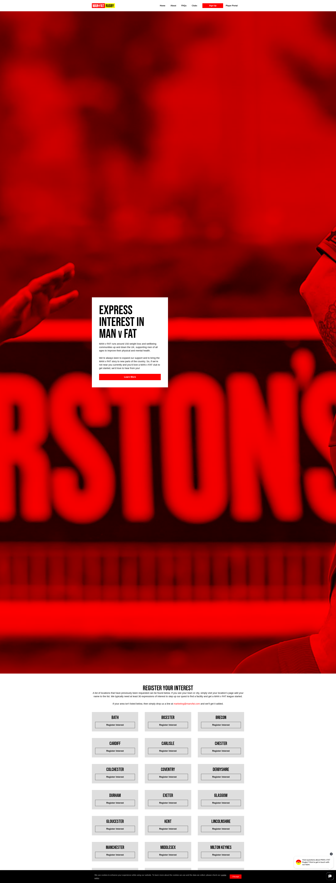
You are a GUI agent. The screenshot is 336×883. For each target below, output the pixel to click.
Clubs (194, 5)
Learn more (130, 377)
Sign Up (212, 5)
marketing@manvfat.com (187, 703)
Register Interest (115, 725)
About (173, 5)
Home (162, 5)
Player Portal (232, 5)
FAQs (184, 5)
